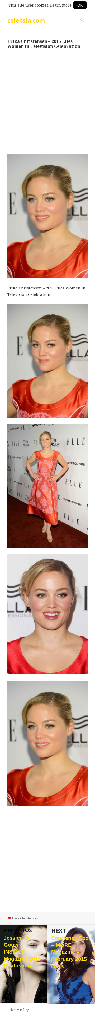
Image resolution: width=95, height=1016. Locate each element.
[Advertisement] (47, 101)
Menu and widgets (82, 25)
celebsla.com (26, 20)
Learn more (61, 5)
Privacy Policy (18, 1010)
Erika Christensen (25, 918)
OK (80, 5)
